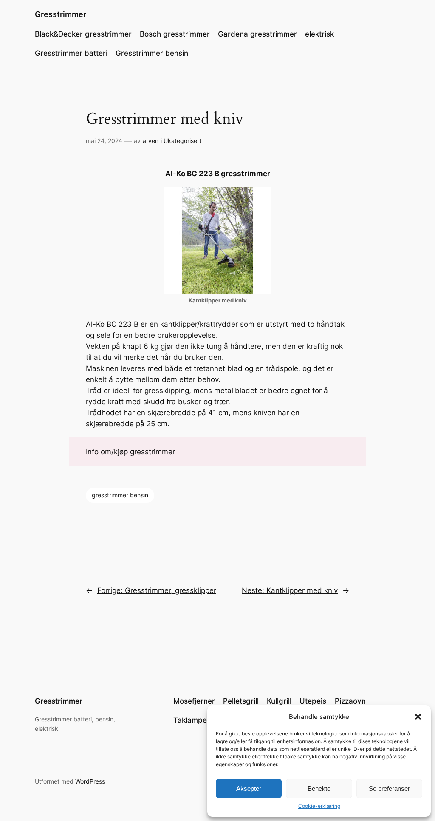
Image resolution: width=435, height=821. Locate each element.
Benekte (319, 788)
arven (150, 140)
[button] (418, 717)
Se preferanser (389, 788)
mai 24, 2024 (104, 140)
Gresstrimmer (60, 14)
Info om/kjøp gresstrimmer (130, 452)
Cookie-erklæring (319, 806)
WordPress (90, 781)
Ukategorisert (182, 140)
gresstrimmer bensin (120, 495)
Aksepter (248, 788)
